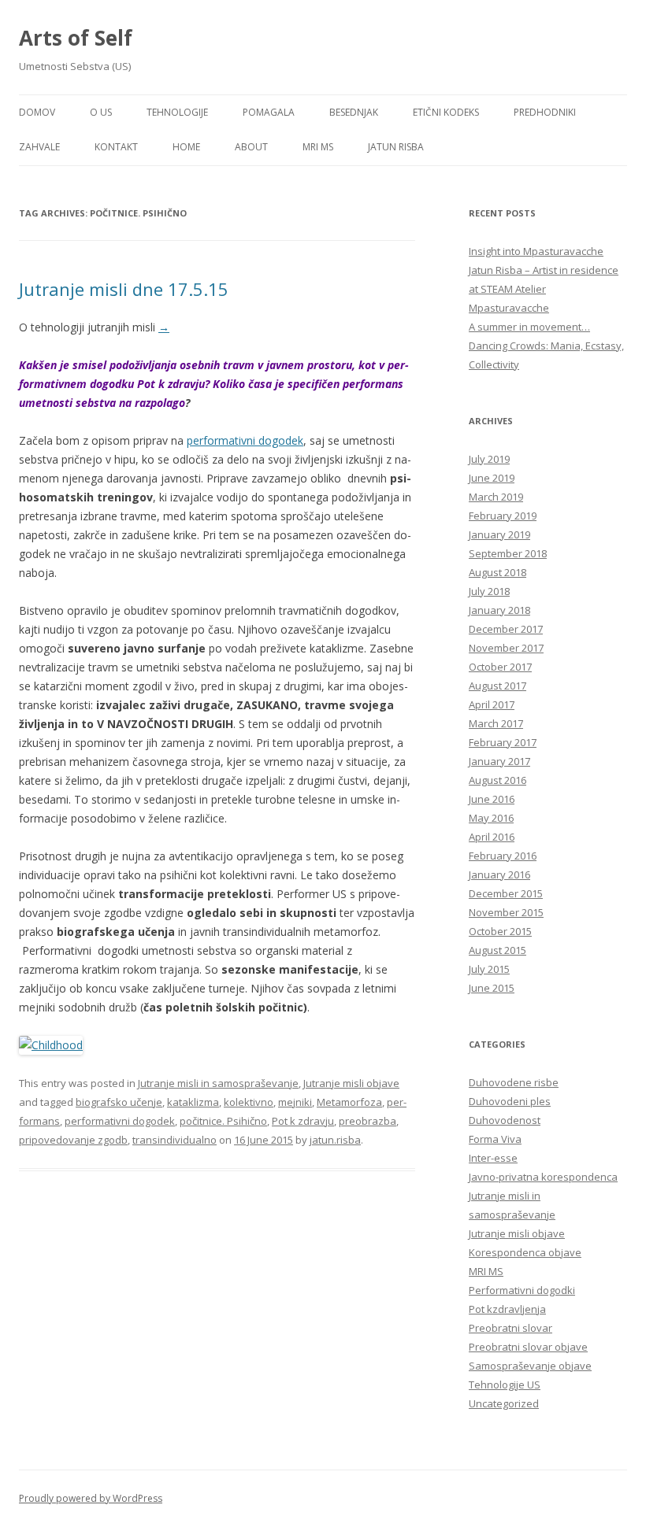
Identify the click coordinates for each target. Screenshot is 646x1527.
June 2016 (491, 799)
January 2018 (499, 610)
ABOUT (251, 146)
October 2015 (500, 931)
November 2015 (506, 912)
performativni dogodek (245, 440)
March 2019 (496, 497)
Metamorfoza (349, 1102)
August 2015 (497, 950)
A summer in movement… (529, 327)
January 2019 (499, 534)
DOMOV (37, 112)
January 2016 (499, 874)
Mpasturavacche (509, 308)
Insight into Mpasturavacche (536, 251)
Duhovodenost (504, 1120)
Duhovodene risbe (514, 1082)
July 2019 (489, 459)
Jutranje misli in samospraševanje (218, 1083)
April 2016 (491, 837)
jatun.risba (335, 1140)
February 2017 (502, 742)
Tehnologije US (504, 1384)
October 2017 (500, 667)
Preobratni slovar (510, 1328)
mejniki (295, 1102)
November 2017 (506, 648)
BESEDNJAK (353, 112)
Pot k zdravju (303, 1121)
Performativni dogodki (522, 1290)
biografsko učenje (119, 1102)
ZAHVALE (39, 146)
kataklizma (193, 1102)
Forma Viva (495, 1139)
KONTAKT (116, 146)
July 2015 (489, 969)
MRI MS (318, 146)
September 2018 (508, 553)
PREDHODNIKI (545, 112)
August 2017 (497, 685)
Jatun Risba (396, 146)
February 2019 (502, 515)
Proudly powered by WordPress (90, 1498)
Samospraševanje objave (530, 1366)
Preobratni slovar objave (528, 1347)
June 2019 (491, 478)
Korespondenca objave (525, 1252)
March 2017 (496, 723)
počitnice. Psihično (223, 1121)
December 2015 (506, 893)
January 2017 (499, 761)
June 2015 (491, 988)
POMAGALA (269, 112)
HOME (186, 146)
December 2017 (506, 629)
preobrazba (367, 1121)
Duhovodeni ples (510, 1101)
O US (101, 112)
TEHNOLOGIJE (177, 112)
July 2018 (489, 591)
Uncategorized (504, 1403)
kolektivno (248, 1102)
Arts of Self (75, 38)
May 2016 (491, 818)
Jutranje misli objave (351, 1083)
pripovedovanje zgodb (73, 1140)
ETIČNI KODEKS (446, 112)
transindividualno (174, 1140)
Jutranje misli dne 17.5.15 (123, 289)
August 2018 (497, 572)
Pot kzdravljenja (507, 1309)
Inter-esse (493, 1158)
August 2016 (497, 780)
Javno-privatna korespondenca (543, 1177)
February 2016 (502, 856)
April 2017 (491, 704)
